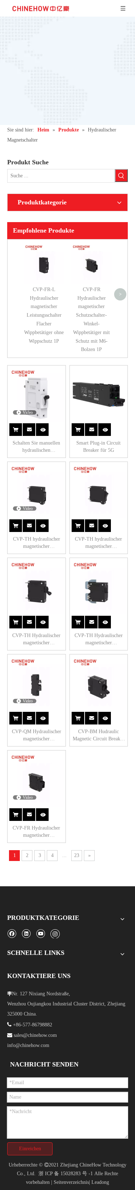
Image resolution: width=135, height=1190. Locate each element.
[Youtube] (40, 933)
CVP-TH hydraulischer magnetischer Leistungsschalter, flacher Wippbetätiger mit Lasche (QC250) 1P (36, 543)
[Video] (36, 394)
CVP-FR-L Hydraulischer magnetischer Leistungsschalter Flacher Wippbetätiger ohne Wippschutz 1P (44, 315)
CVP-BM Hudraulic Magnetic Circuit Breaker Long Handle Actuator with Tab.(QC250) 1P (98, 736)
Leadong (100, 1182)
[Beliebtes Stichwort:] (121, 175)
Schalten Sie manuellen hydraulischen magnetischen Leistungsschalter (36, 447)
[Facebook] (11, 933)
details (46, 425)
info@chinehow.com (28, 1045)
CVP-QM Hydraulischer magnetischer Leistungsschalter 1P (36, 736)
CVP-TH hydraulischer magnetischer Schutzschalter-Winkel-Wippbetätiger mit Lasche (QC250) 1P (98, 543)
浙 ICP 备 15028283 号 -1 (66, 1173)
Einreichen (30, 1148)
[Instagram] (55, 933)
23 (76, 855)
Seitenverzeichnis (71, 1182)
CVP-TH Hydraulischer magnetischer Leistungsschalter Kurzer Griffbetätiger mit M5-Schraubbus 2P (98, 639)
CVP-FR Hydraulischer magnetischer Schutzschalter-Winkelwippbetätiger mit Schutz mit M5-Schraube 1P (36, 832)
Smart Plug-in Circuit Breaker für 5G (98, 446)
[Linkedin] (26, 933)
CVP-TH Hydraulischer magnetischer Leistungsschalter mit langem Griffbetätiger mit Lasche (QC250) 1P (36, 639)
